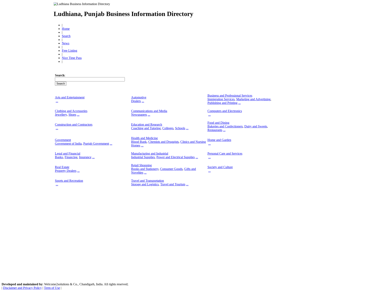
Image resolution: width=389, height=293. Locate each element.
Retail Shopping (141, 165)
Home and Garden (219, 140)
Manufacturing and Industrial (149, 153)
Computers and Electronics (224, 111)
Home (66, 28)
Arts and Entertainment (69, 97)
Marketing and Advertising (253, 99)
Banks (59, 157)
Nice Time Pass (72, 58)
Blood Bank (139, 141)
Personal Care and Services (224, 153)
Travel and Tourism (172, 184)
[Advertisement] (268, 12)
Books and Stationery (144, 169)
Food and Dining (218, 122)
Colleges (167, 128)
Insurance (85, 157)
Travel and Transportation (147, 180)
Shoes (72, 114)
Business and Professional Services (229, 95)
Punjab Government (96, 143)
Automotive (138, 97)
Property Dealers (65, 170)
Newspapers (139, 114)
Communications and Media (149, 111)
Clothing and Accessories (71, 111)
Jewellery (61, 114)
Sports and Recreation (69, 180)
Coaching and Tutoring (146, 128)
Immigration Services (221, 99)
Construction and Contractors (73, 124)
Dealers (136, 101)
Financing (71, 157)
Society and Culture (220, 167)
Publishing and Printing (222, 103)
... (57, 101)
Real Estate (62, 167)
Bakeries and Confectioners (225, 126)
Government (63, 140)
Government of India (68, 143)
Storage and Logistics (145, 184)
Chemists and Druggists (163, 141)
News (65, 43)
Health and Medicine (144, 138)
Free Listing (69, 50)
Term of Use (52, 288)
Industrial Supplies (143, 157)
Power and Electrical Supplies (175, 157)
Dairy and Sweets (255, 126)
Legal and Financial (67, 153)
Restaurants (214, 130)
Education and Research (146, 124)
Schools (180, 128)
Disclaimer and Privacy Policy (22, 288)
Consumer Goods (171, 169)
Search (66, 36)
